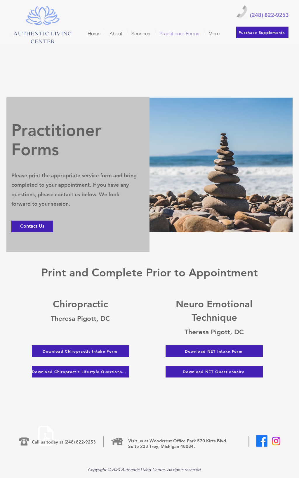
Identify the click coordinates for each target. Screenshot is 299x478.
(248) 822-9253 (80, 442)
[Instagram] (276, 441)
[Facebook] (261, 441)
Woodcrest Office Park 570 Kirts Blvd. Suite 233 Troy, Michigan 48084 (177, 443)
